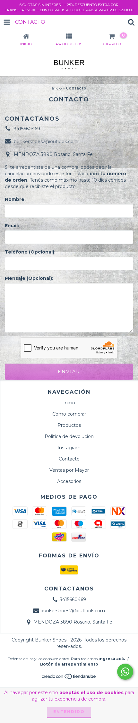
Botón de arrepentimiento (69, 664)
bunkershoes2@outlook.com (46, 141)
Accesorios (69, 481)
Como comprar (69, 414)
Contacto (69, 459)
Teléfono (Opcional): (30, 252)
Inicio (57, 88)
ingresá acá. (112, 658)
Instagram (69, 448)
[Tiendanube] (69, 678)
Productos (69, 425)
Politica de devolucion (69, 436)
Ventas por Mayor (69, 470)
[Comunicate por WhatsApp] (125, 672)
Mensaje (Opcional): (29, 278)
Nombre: (15, 199)
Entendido (69, 711)
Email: (12, 225)
